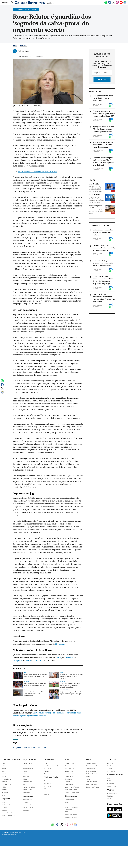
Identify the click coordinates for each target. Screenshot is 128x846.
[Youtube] (121, 3)
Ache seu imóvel (69, 763)
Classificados (71, 796)
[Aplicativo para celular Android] (114, 816)
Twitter (58, 658)
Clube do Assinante (7, 813)
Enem (24, 774)
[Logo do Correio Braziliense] (30, 2)
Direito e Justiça (6, 805)
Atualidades (110, 783)
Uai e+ (109, 799)
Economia (4, 774)
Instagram (17, 661)
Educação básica (27, 763)
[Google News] (124, 3)
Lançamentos (69, 771)
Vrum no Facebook (91, 781)
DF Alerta (110, 763)
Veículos (67, 805)
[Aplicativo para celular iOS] (114, 809)
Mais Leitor (47, 794)
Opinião (4, 787)
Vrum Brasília (111, 771)
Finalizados (26, 810)
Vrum (88, 759)
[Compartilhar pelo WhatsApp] (110, 106)
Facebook (69, 658)
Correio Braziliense (11, 759)
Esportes (4, 781)
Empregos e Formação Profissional (71, 808)
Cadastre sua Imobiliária (72, 792)
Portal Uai (110, 796)
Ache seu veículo (91, 763)
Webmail (46, 774)
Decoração (68, 781)
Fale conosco (26, 792)
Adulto (67, 812)
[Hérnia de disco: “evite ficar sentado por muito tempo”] (110, 208)
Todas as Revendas (91, 784)
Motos (88, 779)
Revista (109, 781)
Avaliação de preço (91, 774)
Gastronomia (47, 768)
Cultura (25, 779)
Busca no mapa (69, 768)
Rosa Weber (37, 747)
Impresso (6, 798)
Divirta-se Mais (51, 777)
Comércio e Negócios (71, 817)
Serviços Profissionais (71, 814)
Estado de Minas (112, 793)
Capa (3, 763)
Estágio (25, 771)
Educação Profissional (29, 787)
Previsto (25, 802)
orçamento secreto (22, 747)
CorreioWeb (49, 759)
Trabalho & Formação (29, 768)
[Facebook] (109, 3)
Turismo (4, 795)
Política (50, 2)
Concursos (28, 796)
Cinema (46, 781)
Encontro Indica (111, 786)
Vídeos (88, 776)
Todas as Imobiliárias (71, 789)
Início (15, 46)
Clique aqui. (60, 644)
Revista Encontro (115, 775)
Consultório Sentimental (51, 766)
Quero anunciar (69, 799)
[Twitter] (113, 3)
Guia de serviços (69, 776)
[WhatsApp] (105, 3)
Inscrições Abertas (28, 807)
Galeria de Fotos (69, 784)
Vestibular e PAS (27, 781)
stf (45, 747)
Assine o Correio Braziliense (10, 815)
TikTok (28, 661)
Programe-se (47, 783)
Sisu (24, 784)
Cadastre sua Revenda (92, 787)
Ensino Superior (27, 766)
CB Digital (4, 807)
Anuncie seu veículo (91, 766)
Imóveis (67, 802)
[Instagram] (117, 3)
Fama (45, 763)
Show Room (68, 779)
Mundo (4, 776)
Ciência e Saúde (6, 784)
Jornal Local (110, 766)
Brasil (3, 771)
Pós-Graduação (27, 789)
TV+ (45, 791)
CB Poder (110, 768)
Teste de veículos (91, 771)
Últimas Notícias (27, 776)
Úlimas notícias (69, 774)
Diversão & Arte (6, 779)
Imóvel (68, 759)
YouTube (39, 661)
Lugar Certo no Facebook (72, 787)
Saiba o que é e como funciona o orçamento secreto (37, 171)
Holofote (4, 789)
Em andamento (27, 805)
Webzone (46, 771)
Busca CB (4, 810)
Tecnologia (5, 792)
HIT (45, 789)
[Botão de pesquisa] (11, 2)
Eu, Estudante (29, 759)
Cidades (4, 766)
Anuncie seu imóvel (70, 766)
